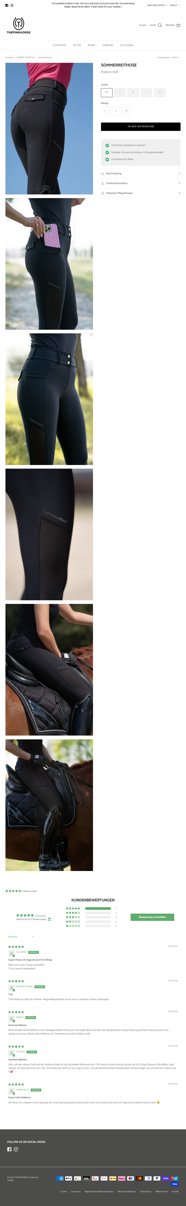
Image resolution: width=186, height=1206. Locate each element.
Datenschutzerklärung (126, 1191)
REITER (77, 45)
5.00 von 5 (40, 916)
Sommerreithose (45, 57)
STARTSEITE (59, 45)
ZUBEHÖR (107, 45)
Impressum (75, 1191)
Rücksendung (145, 1191)
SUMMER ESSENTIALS (25, 57)
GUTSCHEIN (126, 45)
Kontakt (175, 1191)
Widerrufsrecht (161, 1191)
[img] (16, 947)
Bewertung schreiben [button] (152, 917)
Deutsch (173, 5)
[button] (13, 891)
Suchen (64, 1191)
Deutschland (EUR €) (156, 5)
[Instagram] (12, 5)
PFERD (91, 45)
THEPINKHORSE (21, 1177)
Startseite (9, 57)
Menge (104, 103)
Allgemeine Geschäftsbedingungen (99, 1191)
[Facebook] (6, 5)
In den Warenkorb (141, 127)
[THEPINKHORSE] (18, 25)
